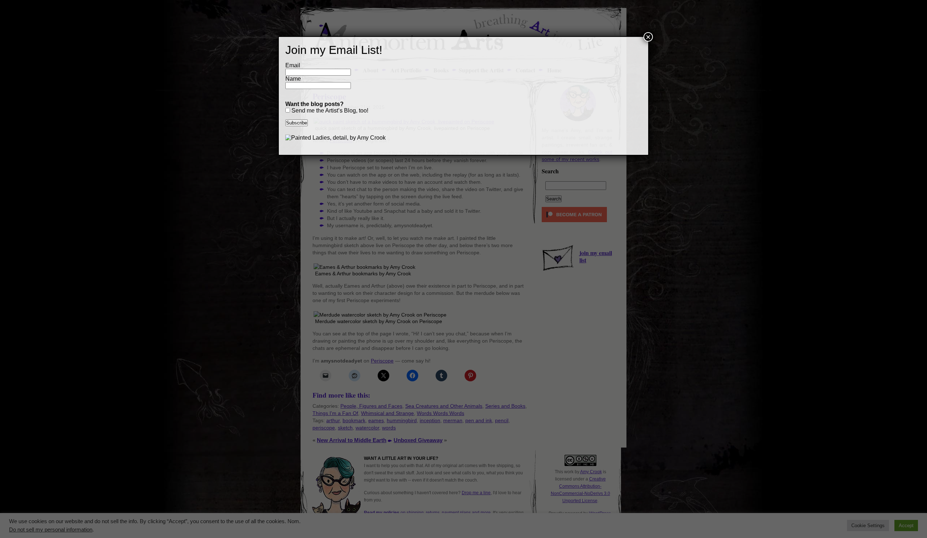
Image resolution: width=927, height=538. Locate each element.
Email (292, 65)
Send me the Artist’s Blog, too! (329, 110)
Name (293, 79)
